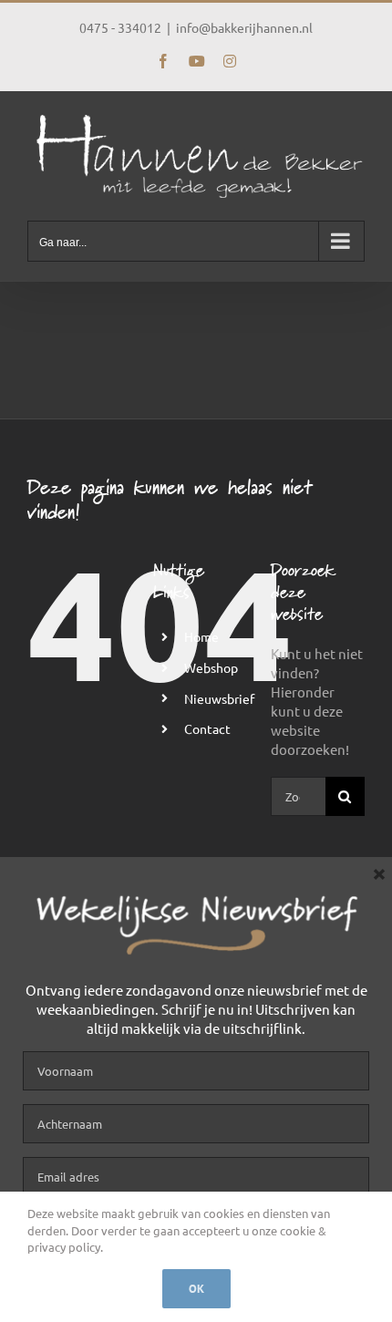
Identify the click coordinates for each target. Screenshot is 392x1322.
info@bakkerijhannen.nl (244, 27)
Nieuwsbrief (219, 698)
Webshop (211, 667)
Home (201, 636)
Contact (207, 728)
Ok (196, 1288)
